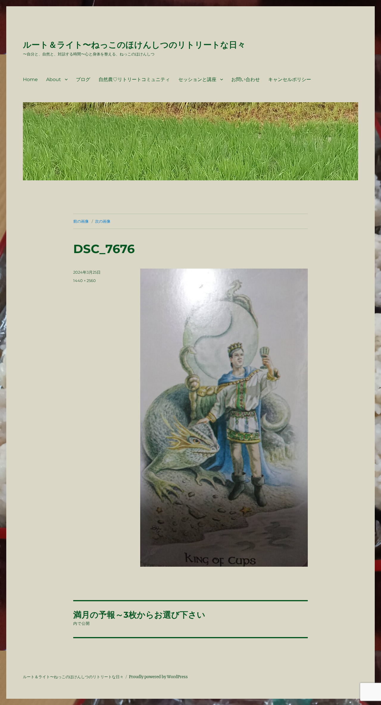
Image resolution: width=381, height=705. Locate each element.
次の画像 (102, 221)
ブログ (83, 79)
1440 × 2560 (84, 280)
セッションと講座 (197, 79)
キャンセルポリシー (289, 79)
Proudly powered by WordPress (158, 676)
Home (30, 79)
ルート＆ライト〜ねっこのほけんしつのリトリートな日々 (134, 45)
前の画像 (81, 221)
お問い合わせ (245, 79)
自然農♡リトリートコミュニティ (134, 79)
